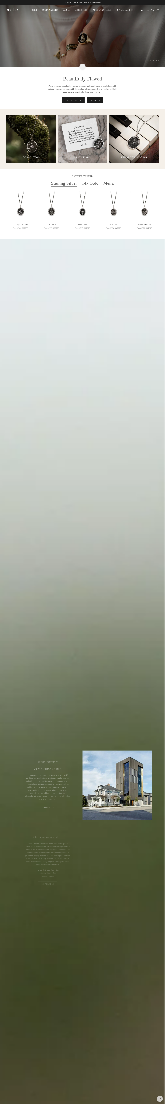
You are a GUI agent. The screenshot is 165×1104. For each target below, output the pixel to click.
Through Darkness (20, 224)
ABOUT (66, 10)
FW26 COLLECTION (31, 157)
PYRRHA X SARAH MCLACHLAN (134, 157)
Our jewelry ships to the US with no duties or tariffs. (82, 2)
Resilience (51, 224)
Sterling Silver (64, 183)
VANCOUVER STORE (101, 10)
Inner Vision (82, 224)
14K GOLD (95, 100)
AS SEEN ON (81, 10)
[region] (82, 36)
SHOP (34, 10)
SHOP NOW (14, 56)
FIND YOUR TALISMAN (82, 157)
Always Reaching (144, 224)
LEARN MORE (48, 807)
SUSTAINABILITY (50, 10)
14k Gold (90, 183)
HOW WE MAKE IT (124, 10)
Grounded (113, 224)
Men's (108, 183)
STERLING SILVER (73, 100)
